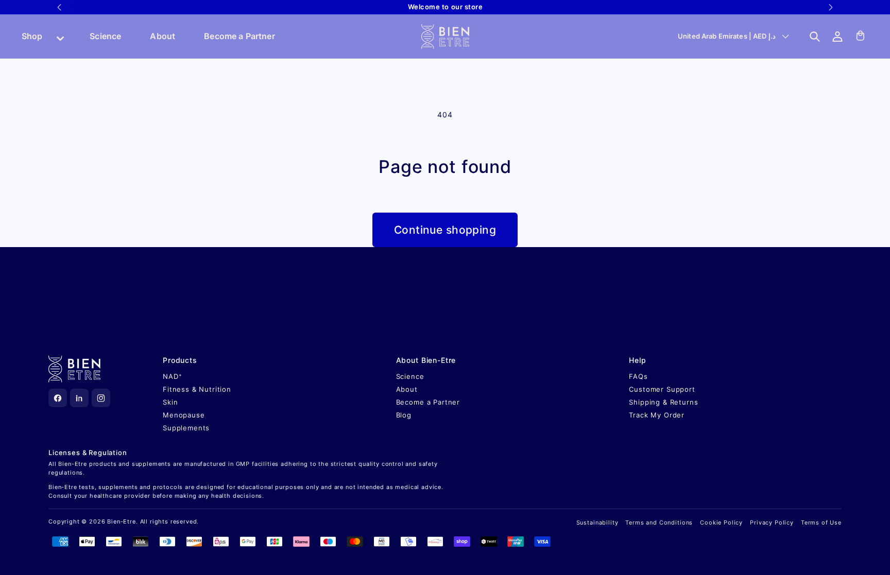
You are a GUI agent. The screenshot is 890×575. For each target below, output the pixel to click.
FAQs (638, 376)
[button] (814, 36)
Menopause (184, 415)
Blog (404, 415)
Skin (170, 402)
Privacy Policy (772, 522)
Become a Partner (239, 36)
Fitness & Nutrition (197, 389)
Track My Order (656, 415)
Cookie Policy (721, 522)
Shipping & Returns (663, 402)
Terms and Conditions (659, 522)
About (162, 36)
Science (105, 36)
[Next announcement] (831, 7)
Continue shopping (445, 229)
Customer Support (662, 389)
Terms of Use (821, 522)
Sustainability (597, 522)
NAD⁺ (172, 376)
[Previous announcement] (59, 7)
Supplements (186, 428)
